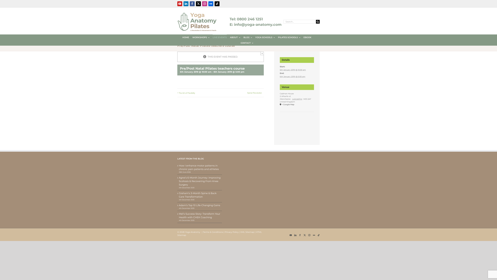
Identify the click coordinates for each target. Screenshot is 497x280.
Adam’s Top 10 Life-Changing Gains (199, 205)
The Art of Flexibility (187, 93)
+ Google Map (288, 104)
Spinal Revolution (254, 92)
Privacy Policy (232, 232)
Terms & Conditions (213, 232)
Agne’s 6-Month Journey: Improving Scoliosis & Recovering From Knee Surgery (200, 181)
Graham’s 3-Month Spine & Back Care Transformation (198, 195)
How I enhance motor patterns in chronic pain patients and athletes (199, 167)
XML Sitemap (247, 232)
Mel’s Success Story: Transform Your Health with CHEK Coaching (199, 215)
